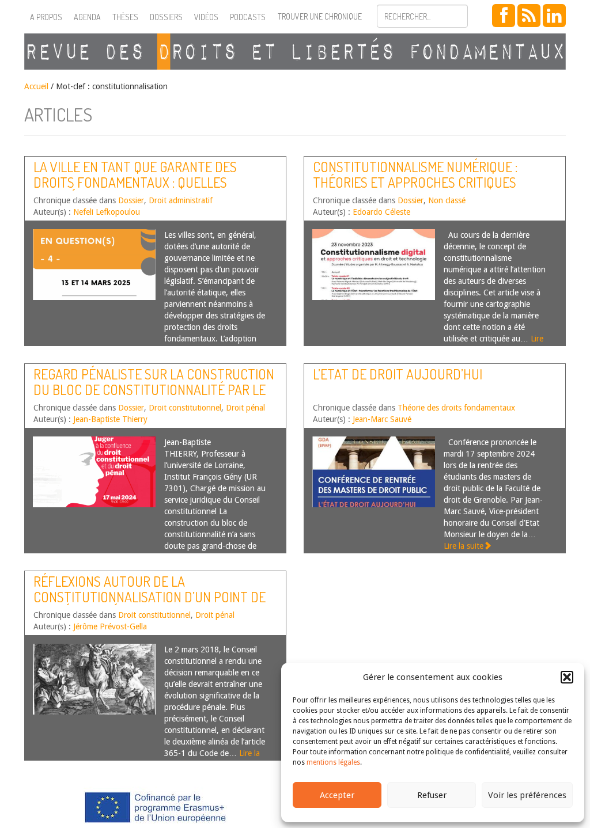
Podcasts (248, 17)
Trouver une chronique (320, 16)
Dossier (131, 200)
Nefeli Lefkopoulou (106, 212)
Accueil (36, 86)
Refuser (432, 795)
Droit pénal (245, 407)
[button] (567, 677)
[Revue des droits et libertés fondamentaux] (295, 51)
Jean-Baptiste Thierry (110, 419)
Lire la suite (463, 545)
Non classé (447, 200)
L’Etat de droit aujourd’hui (397, 374)
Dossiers (166, 17)
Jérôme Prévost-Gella (110, 626)
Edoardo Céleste (381, 212)
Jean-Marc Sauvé (382, 419)
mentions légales (333, 762)
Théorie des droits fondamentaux (456, 407)
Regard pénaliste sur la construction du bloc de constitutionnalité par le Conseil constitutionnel (153, 389)
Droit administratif (181, 200)
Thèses (125, 17)
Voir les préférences (527, 795)
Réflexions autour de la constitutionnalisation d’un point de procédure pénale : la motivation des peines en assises (149, 604)
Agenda (87, 17)
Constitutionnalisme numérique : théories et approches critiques (415, 174)
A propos (46, 17)
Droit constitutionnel (185, 407)
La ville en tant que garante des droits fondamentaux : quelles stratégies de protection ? (135, 182)
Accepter (337, 795)
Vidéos (206, 17)
